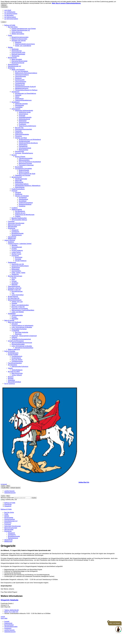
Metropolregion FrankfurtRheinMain (23, 310)
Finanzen (14, 191)
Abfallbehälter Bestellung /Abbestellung (27, 185)
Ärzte (13, 279)
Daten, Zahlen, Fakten (18, 272)
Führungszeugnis (20, 81)
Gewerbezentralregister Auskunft (25, 86)
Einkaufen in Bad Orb (14, 288)
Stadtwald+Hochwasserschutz (21, 339)
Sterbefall (18, 95)
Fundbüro (15, 208)
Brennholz (18, 334)
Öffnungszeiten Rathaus (19, 220)
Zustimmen (4, 7)
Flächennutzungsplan (26, 158)
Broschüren (18, 257)
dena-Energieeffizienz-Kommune (22, 342)
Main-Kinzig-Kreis (17, 373)
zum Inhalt (7, 10)
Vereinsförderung (17, 370)
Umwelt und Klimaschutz (16, 341)
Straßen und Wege (21, 138)
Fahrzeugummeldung (22, 75)
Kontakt (6, 621)
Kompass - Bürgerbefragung (24, 153)
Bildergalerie (15, 269)
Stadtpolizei (19, 133)
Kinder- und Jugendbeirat (23, 46)
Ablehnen (3, 5)
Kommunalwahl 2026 (18, 52)
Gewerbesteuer (23, 199)
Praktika (17, 216)
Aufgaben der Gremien (19, 40)
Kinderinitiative (16, 358)
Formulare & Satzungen (26, 165)
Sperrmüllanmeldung (21, 184)
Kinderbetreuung (13, 353)
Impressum (7, 628)
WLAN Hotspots (13, 296)
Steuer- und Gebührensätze (20, 305)
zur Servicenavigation (11, 19)
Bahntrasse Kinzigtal (25, 163)
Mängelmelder (12, 226)
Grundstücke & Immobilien (23, 168)
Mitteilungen (12, 238)
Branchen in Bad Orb (18, 307)
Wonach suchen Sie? (7, 498)
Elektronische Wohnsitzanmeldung (26, 73)
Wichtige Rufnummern (15, 276)
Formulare (11, 221)
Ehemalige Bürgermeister (19, 61)
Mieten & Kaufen (24, 172)
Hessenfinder (12, 237)
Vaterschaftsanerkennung (23, 100)
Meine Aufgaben (17, 59)
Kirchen (14, 278)
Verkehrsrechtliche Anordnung (28, 143)
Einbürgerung (19, 98)
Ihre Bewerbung (20, 211)
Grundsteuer (22, 201)
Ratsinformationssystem (19, 39)
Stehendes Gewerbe (21, 104)
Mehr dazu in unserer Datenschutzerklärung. (66, 3)
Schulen (14, 281)
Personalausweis (20, 76)
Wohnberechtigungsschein (23, 129)
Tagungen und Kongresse (20, 308)
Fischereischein (20, 83)
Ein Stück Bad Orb (13, 298)
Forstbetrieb (15, 331)
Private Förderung (17, 250)
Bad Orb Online (12, 27)
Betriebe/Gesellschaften (19, 218)
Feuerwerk (22, 115)
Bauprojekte (19, 167)
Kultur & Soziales (9, 351)
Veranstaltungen (17, 247)
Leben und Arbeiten (18, 312)
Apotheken (15, 283)
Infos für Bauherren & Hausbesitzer (30, 162)
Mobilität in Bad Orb (14, 290)
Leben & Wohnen (9, 240)
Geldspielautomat (24, 119)
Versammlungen (24, 122)
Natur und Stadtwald (14, 322)
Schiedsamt (15, 232)
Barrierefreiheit (9, 625)
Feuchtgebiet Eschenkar (19, 329)
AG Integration (12, 365)
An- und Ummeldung (21, 71)
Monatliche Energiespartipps (24, 348)
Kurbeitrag (22, 206)
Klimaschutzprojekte (18, 344)
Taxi (13, 293)
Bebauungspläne (24, 160)
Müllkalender (19, 182)
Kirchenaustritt (19, 80)
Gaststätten (19, 107)
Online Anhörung (17, 32)
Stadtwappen (16, 267)
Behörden (15, 284)
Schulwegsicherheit (25, 148)
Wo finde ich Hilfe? (14, 371)
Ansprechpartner (13, 64)
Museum (11, 377)
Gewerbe (14, 303)
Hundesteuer (23, 197)
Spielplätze (11, 380)
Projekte (14, 249)
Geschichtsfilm (16, 271)
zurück (3, 616)
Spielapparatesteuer (25, 204)
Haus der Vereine (17, 360)
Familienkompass (17, 361)
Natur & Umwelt (9, 320)
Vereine (10, 368)
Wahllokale (15, 49)
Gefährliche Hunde (25, 112)
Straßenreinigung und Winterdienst (30, 139)
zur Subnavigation (10, 17)
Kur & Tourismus (9, 383)
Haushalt (18, 192)
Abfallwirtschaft (17, 177)
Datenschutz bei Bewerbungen (24, 214)
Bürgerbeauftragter (18, 233)
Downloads (15, 255)
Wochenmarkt (19, 151)
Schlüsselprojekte (17, 315)
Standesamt (15, 92)
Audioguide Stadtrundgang (20, 266)
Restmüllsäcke (19, 187)
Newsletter (15, 319)
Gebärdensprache (9, 632)
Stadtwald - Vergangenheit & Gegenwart (24, 336)
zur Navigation (9, 15)
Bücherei (10, 378)
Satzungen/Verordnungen (16, 223)
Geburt (17, 97)
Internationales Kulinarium (20, 366)
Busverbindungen (17, 291)
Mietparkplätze (23, 150)
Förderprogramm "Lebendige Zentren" (20, 243)
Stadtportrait (12, 262)
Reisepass (18, 78)
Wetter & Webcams (14, 349)
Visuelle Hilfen (5, 487)
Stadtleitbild (12, 313)
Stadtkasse (18, 194)
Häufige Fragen (16, 254)
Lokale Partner (16, 252)
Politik (10, 35)
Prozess (14, 317)
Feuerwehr (18, 131)
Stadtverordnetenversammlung (25, 44)
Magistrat (18, 42)
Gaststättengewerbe (25, 117)
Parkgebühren (23, 146)
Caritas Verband (17, 375)
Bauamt (14, 155)
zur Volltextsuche (9, 12)
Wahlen (10, 47)
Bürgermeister (12, 57)
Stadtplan (11, 242)
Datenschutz (8, 623)
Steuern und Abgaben (22, 196)
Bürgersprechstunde (18, 63)
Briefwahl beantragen (18, 54)
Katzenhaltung (23, 114)
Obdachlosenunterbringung (27, 126)
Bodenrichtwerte (24, 170)
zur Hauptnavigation (10, 13)
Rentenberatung (17, 235)
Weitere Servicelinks (18, 34)
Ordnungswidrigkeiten (22, 134)
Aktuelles (14, 245)
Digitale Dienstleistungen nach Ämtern (24, 28)
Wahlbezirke (15, 56)
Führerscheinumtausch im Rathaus (26, 90)
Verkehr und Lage (17, 301)
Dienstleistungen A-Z (14, 66)
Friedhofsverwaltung (18, 189)
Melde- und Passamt (18, 69)
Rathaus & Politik (9, 25)
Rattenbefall (22, 121)
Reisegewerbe (19, 105)
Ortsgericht (15, 230)
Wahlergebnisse (17, 51)
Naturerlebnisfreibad (14, 382)
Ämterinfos (11, 68)
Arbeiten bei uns (20, 213)
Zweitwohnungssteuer (26, 203)
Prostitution (22, 124)
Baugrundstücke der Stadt (27, 174)
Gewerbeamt (16, 102)
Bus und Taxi (19, 127)
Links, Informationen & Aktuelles (22, 327)
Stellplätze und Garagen (22, 175)
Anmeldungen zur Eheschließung (25, 93)
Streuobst (15, 324)
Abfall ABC (18, 180)
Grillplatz (14, 337)
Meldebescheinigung (21, 88)
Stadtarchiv (15, 274)
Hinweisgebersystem (10, 626)
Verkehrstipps (23, 144)
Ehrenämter (11, 228)
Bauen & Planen (20, 156)
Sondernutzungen (24, 141)
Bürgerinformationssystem (20, 37)
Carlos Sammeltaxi (18, 295)
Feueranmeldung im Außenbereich (22, 325)
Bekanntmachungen (14, 225)
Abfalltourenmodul (21, 179)
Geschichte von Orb (18, 264)
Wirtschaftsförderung (14, 300)
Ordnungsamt (16, 109)
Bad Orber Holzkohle (21, 332)
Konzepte (18, 259)
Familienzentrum (17, 356)
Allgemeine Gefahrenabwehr (24, 110)
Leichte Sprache (9, 630)
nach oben (4, 618)
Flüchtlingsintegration (15, 363)
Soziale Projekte (13, 354)
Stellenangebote (17, 209)
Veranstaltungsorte (14, 286)
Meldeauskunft (20, 85)
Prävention (18, 136)
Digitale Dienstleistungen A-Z (21, 30)
